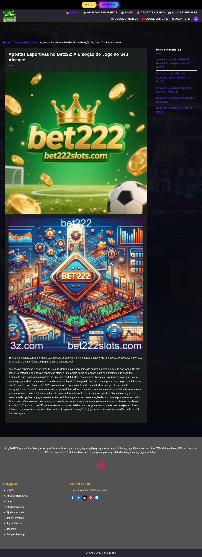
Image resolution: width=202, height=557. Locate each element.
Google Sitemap (15, 534)
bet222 (75, 12)
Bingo (129, 12)
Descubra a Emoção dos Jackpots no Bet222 (175, 99)
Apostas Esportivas (102, 12)
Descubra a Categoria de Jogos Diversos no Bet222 (174, 89)
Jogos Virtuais (157, 19)
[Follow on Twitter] (78, 497)
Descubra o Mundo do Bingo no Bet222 (174, 110)
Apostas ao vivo (153, 12)
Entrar (89, 5)
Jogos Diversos (126, 19)
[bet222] (17, 15)
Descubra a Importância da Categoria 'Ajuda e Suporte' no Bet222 (173, 77)
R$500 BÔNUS (109, 5)
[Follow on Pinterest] (90, 497)
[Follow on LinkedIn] (96, 497)
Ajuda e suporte (184, 12)
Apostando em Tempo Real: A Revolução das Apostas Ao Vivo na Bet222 (176, 63)
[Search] (196, 19)
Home (6, 42)
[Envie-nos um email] (84, 497)
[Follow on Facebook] (72, 497)
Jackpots (182, 19)
